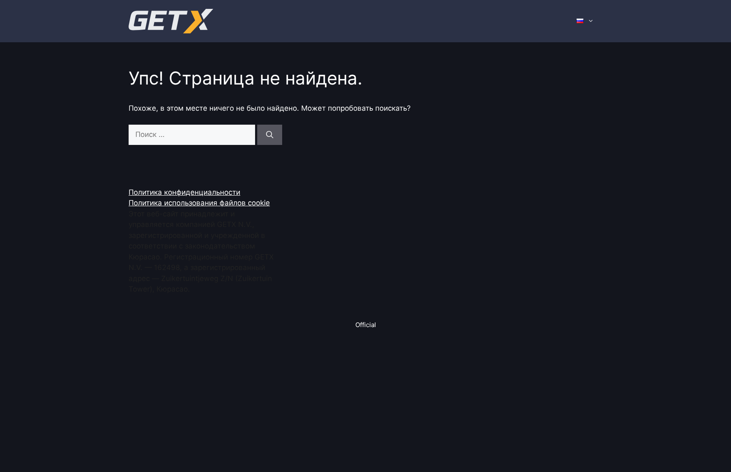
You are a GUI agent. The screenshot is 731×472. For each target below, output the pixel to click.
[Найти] (269, 135)
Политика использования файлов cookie (199, 203)
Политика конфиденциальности (184, 192)
